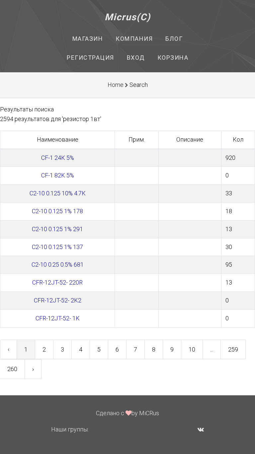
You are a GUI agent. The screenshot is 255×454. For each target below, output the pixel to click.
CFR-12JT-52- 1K (58, 318)
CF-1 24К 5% (57, 157)
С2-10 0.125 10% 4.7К (58, 193)
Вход (136, 57)
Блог (174, 38)
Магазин (87, 38)
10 (192, 349)
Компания (134, 38)
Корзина (173, 57)
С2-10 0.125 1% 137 (57, 246)
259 (233, 349)
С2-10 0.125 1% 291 (57, 229)
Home (116, 84)
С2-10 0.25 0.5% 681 (58, 264)
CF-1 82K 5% (57, 175)
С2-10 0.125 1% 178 (57, 211)
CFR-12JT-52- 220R (57, 282)
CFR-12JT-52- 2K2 (57, 300)
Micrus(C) (128, 17)
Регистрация (90, 57)
